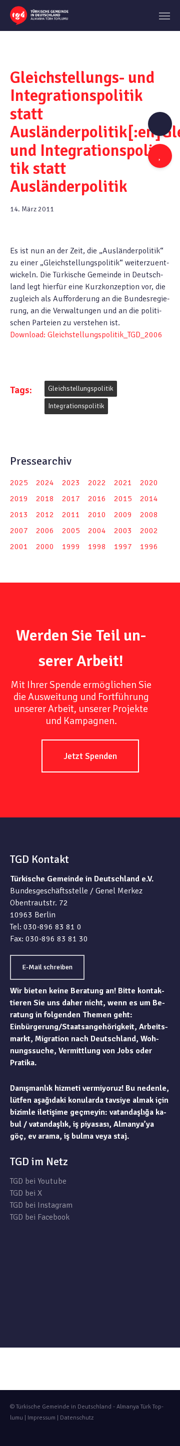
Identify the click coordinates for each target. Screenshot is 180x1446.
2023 (71, 483)
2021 (123, 483)
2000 (45, 547)
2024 (45, 483)
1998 (97, 547)
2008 (149, 515)
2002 (149, 531)
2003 (123, 531)
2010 (97, 515)
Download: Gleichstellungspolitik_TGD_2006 (86, 335)
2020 (149, 483)
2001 (19, 547)
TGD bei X (26, 1193)
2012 (45, 515)
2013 (19, 515)
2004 (97, 531)
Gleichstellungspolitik (81, 388)
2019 (19, 499)
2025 (19, 483)
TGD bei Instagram (41, 1205)
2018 (45, 499)
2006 (45, 531)
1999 (71, 547)
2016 (97, 499)
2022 (97, 483)
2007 (19, 531)
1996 (149, 547)
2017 (71, 499)
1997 (123, 547)
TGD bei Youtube (38, 1181)
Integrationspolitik (76, 406)
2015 (123, 499)
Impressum (42, 1418)
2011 (71, 515)
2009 (123, 515)
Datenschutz (77, 1418)
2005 (71, 531)
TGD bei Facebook (40, 1217)
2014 (149, 499)
